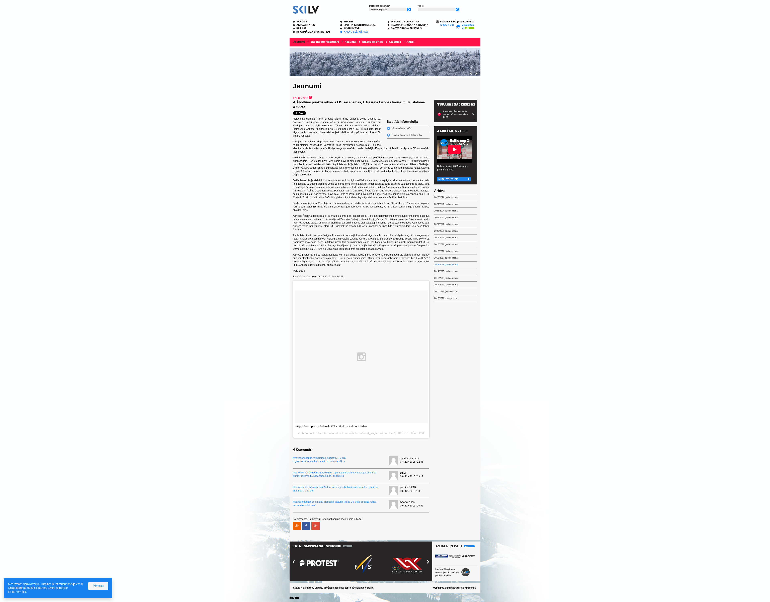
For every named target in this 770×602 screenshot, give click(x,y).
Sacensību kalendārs (324, 41)
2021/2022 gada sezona (446, 224)
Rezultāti (350, 41)
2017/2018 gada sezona (446, 251)
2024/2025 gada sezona (446, 204)
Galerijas (395, 41)
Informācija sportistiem (313, 31)
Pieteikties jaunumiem (379, 6)
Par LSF (301, 28)
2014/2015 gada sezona (446, 271)
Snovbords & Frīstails (406, 28)
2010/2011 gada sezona (445, 298)
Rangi (410, 41)
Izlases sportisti (373, 41)
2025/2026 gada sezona (446, 197)
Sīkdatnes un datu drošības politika (323, 587)
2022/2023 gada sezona (446, 217)
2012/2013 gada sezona (446, 284)
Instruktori (352, 28)
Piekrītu (98, 586)
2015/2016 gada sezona (446, 264)
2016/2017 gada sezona (446, 258)
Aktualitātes (305, 25)
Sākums (301, 21)
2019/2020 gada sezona (446, 237)
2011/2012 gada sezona (445, 291)
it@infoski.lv (469, 587)
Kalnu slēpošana (356, 31)
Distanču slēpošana (405, 21)
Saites (296, 587)
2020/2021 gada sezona (446, 231)
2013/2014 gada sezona (446, 278)
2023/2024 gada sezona (446, 210)
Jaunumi (299, 41)
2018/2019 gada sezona (446, 244)
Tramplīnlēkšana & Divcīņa (409, 25)
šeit (24, 591)
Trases (349, 21)
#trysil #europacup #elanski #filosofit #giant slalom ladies (331, 426)
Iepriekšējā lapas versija (359, 587)
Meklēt (421, 6)
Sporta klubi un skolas (360, 25)
